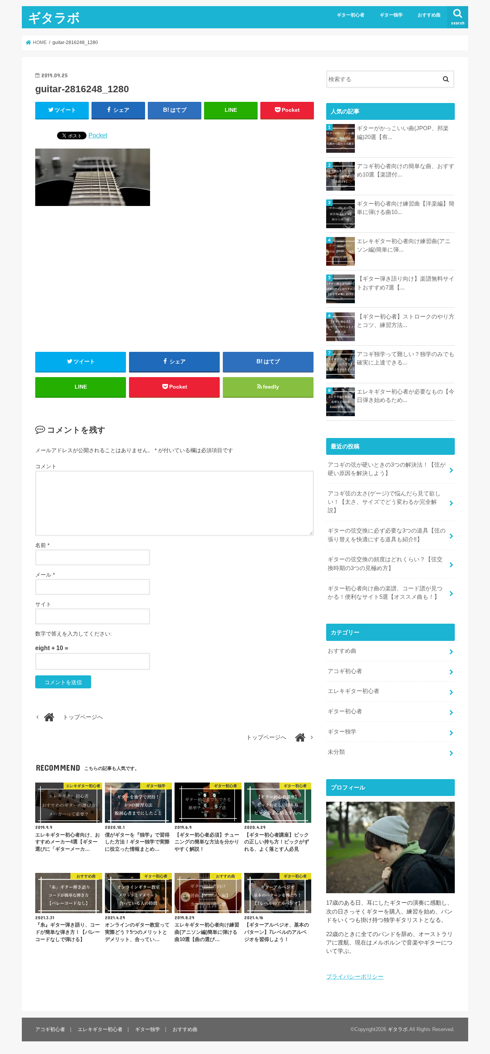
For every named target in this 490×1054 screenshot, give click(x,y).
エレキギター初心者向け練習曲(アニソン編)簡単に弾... (404, 245)
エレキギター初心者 (353, 691)
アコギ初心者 (345, 671)
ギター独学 (391, 15)
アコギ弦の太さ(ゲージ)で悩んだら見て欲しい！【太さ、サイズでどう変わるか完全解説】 (384, 501)
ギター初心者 (350, 15)
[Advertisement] (174, 279)
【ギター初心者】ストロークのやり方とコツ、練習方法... (405, 321)
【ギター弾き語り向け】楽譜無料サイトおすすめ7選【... (405, 283)
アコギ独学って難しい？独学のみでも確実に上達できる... (405, 358)
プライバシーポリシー (355, 977)
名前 (42, 545)
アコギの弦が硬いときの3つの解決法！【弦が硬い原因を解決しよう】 (387, 469)
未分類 (336, 752)
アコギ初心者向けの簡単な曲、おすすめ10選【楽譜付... (405, 170)
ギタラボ (54, 17)
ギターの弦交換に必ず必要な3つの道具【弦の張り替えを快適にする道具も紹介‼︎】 (387, 535)
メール (45, 575)
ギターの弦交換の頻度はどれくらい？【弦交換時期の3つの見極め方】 (385, 563)
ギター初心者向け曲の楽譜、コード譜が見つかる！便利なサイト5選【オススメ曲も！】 (385, 592)
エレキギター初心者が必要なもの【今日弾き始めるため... (405, 396)
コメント (46, 466)
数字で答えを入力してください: (73, 634)
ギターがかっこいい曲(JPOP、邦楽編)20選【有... (403, 132)
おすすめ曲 (429, 15)
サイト (43, 604)
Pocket (97, 135)
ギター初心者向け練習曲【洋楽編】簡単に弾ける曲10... (405, 208)
